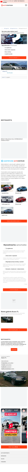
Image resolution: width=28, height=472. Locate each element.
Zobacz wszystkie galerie (13, 329)
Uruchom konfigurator (14, 289)
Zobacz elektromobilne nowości (13, 221)
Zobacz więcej (13, 447)
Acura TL (5, 71)
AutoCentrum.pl (7, 5)
